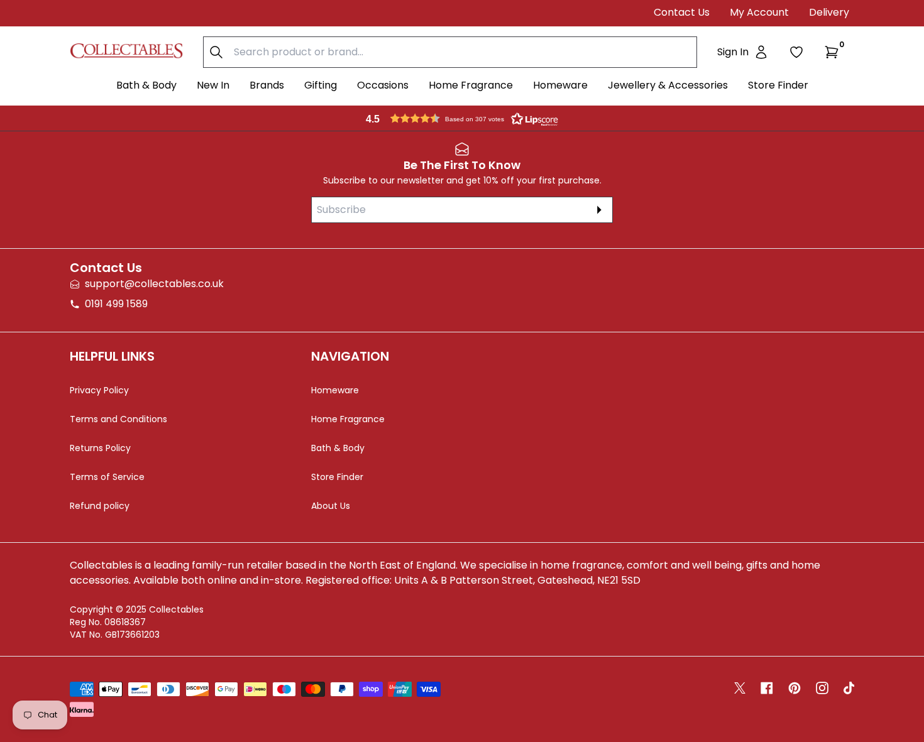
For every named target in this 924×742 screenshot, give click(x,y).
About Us (330, 505)
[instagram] (822, 688)
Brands (267, 85)
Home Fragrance (471, 85)
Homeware (560, 85)
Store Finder (778, 85)
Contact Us (682, 12)
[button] (834, 52)
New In (213, 85)
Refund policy (99, 505)
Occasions (383, 85)
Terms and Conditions (118, 419)
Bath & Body (146, 85)
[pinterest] (794, 688)
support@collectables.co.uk (154, 283)
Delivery (829, 12)
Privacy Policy (99, 390)
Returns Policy (100, 448)
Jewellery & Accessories (668, 85)
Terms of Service (107, 477)
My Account (759, 12)
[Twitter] (739, 688)
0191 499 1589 (116, 304)
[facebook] (767, 688)
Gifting (320, 85)
